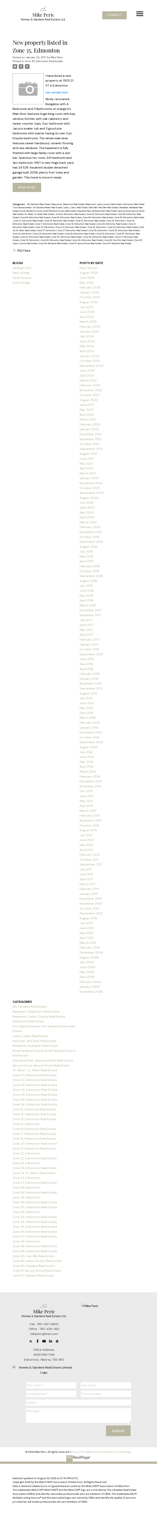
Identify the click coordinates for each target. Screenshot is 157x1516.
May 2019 (86, 556)
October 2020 (90, 488)
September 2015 (91, 688)
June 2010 (87, 928)
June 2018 (87, 591)
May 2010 (86, 933)
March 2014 (88, 772)
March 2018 (88, 605)
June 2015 (87, 703)
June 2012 (87, 840)
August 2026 (89, 273)
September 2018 (91, 576)
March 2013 (88, 811)
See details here (57, 92)
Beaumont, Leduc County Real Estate (104, 204)
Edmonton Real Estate (133, 204)
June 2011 (86, 874)
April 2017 (86, 635)
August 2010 (88, 918)
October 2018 (89, 571)
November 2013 (90, 786)
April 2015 (86, 713)
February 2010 (90, 948)
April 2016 (86, 669)
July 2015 (86, 698)
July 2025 (86, 307)
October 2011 (89, 860)
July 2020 (87, 503)
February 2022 (90, 424)
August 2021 (88, 454)
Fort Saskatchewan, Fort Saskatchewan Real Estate (38, 207)
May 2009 (87, 972)
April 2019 (86, 561)
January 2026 (89, 292)
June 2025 (87, 312)
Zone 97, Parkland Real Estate (117, 243)
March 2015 (88, 718)
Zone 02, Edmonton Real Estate (102, 214)
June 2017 (87, 625)
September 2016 (91, 654)
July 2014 (86, 752)
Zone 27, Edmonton (46, 230)
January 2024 (89, 356)
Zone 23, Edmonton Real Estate (123, 227)
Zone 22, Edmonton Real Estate (71, 227)
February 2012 (90, 855)
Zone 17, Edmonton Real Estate (50, 224)
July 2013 (86, 791)
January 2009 (90, 987)
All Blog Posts (22, 268)
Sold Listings (21, 283)
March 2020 (88, 522)
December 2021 (90, 434)
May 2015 (86, 708)
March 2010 (88, 943)
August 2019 (88, 547)
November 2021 (90, 439)
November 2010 (91, 904)
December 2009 (91, 952)
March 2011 (87, 884)
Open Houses (22, 278)
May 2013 (86, 801)
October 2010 (89, 909)
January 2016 (89, 679)
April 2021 (86, 468)
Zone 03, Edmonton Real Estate (35, 1085)
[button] (114, 15)
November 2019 (90, 532)
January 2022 (89, 429)
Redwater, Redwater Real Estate (35, 1046)
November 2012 (90, 820)
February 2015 (90, 723)
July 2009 (87, 962)
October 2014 (89, 737)
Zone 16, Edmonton (116, 220)
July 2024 (87, 336)
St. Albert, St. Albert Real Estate (40, 214)
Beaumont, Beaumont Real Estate (68, 204)
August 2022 (89, 400)
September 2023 (91, 366)
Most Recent (89, 268)
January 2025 (89, 332)
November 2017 (90, 615)
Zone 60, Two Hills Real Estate (118, 240)
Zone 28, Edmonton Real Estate (124, 230)
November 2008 (91, 992)
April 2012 (86, 850)
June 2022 (87, 405)
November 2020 (91, 483)
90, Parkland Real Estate (39, 204)
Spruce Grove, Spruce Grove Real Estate (41, 1065)
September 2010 (91, 913)
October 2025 (90, 297)
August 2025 (89, 302)
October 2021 (89, 444)
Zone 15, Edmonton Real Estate (90, 220)
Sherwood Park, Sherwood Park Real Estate (97, 211)
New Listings (21, 273)
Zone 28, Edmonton (98, 230)
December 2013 (90, 781)
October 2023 (90, 361)
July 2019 (86, 551)
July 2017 (86, 620)
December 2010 (91, 899)
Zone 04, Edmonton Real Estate (35, 217)
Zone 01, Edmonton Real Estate (70, 214)
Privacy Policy (79, 1452)
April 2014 (87, 767)
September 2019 (91, 542)
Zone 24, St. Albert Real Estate (34, 1173)
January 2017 (89, 645)
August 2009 (89, 957)
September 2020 (92, 493)
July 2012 (86, 835)
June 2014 (87, 757)
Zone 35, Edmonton (105, 233)
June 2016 (87, 659)
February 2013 (90, 816)
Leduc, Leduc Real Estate (76, 207)
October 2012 (89, 825)
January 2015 (89, 728)
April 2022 (87, 415)
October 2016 (89, 649)
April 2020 (87, 517)
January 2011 (88, 894)
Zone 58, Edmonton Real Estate (56, 240)
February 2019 (90, 566)
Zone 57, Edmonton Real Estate (35, 1236)
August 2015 (88, 693)
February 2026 (90, 287)
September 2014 (91, 742)
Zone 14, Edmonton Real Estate (59, 220)
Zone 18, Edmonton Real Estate (81, 224)
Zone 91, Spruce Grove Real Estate (85, 243)
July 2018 (86, 586)
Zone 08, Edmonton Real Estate (129, 217)
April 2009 (87, 977)
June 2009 (87, 967)
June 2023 (87, 371)
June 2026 (87, 278)
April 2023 (87, 376)
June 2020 (87, 508)
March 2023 (88, 380)
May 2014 (86, 762)
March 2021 (88, 473)
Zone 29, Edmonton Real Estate (48, 233)
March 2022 (88, 419)
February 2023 (90, 385)
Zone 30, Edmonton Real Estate (80, 233)
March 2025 (88, 322)
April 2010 (87, 938)
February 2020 (90, 527)
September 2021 (91, 449)
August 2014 (88, 747)
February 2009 (90, 982)
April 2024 (87, 351)
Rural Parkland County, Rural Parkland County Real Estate (48, 211)
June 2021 (87, 459)
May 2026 (87, 283)
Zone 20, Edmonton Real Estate (112, 224)
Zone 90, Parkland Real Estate (53, 243)
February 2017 (90, 640)
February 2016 (90, 674)
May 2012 (86, 845)
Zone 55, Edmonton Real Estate (67, 237)
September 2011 (91, 864)
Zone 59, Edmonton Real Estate (87, 240)
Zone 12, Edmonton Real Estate (29, 220)
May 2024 (87, 346)
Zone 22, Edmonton (45, 227)
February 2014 (90, 777)
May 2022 (87, 410)
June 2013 (87, 796)
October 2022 (90, 395)
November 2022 (91, 390)
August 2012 (88, 830)
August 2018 (88, 581)
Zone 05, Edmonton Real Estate (67, 217)
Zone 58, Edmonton (30, 240)
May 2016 (86, 664)
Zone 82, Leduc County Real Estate (37, 1261)
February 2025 (90, 327)
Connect (114, 15)
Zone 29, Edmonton (22, 233)
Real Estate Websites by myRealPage (110, 1452)
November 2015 (90, 683)
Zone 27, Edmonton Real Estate (72, 230)
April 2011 (86, 879)
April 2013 (86, 806)
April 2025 (87, 317)
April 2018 (86, 600)
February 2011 (89, 889)
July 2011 (86, 869)
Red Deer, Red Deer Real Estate (103, 207)
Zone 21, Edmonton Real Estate (34, 1149)
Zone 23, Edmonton (97, 227)
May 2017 (86, 630)
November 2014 (91, 732)
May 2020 (87, 512)
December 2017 (91, 610)
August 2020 (89, 498)
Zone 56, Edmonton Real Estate (98, 237)
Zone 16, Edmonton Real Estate (34, 1129)
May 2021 (86, 464)
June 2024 (87, 341)
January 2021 (89, 478)
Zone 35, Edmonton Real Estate (44, 61)
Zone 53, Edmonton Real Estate (35, 237)
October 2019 (89, 537)
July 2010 (86, 923)
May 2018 (86, 596)
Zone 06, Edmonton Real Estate (98, 217)
